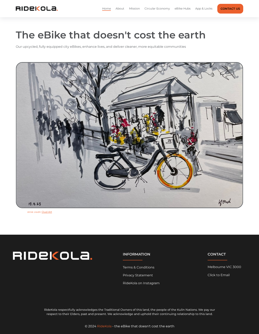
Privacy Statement (138, 275)
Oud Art (47, 211)
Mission (134, 8)
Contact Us (230, 9)
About (120, 8)
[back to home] (37, 8)
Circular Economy (157, 8)
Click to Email (219, 275)
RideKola (104, 326)
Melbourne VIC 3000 (224, 267)
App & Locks (203, 8)
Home (106, 8)
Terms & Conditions (138, 267)
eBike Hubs (183, 8)
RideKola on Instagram (141, 283)
